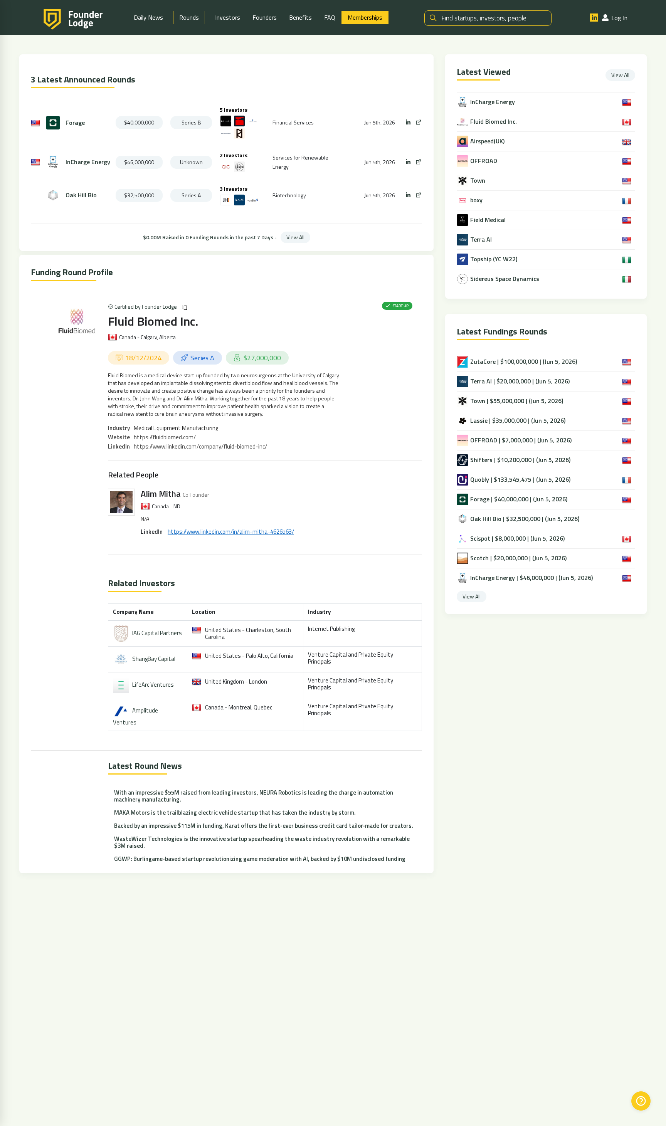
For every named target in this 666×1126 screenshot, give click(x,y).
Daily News (148, 17)
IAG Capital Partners (157, 633)
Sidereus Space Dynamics (504, 278)
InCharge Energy (88, 162)
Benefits (300, 17)
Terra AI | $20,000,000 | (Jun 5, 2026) (520, 381)
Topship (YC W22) (493, 259)
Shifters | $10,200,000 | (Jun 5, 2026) (520, 459)
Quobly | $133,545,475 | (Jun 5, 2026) (520, 479)
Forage (75, 122)
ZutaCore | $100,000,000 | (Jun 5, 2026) (523, 361)
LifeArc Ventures (153, 684)
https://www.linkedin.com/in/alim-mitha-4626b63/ (231, 531)
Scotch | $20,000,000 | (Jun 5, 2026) (518, 558)
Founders (264, 17)
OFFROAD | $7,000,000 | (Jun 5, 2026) (521, 440)
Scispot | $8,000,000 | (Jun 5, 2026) (517, 538)
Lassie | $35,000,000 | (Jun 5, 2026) (517, 420)
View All (295, 237)
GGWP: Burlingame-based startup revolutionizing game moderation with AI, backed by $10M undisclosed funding (259, 858)
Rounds (189, 17)
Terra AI (481, 239)
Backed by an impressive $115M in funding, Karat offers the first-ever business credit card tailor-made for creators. (263, 825)
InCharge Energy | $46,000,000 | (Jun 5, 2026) (531, 577)
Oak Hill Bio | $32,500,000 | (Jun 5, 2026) (524, 518)
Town (477, 180)
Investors (227, 17)
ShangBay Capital (153, 658)
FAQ (329, 17)
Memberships (365, 17)
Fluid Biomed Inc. (153, 321)
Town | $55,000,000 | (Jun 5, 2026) (516, 400)
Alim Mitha (161, 493)
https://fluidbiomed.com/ (165, 437)
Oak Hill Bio (81, 195)
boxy (476, 200)
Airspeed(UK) (487, 141)
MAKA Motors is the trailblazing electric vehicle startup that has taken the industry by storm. (235, 812)
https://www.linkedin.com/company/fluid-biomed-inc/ (200, 446)
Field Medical (488, 220)
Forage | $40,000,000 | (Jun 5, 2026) (518, 499)
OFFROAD (483, 161)
